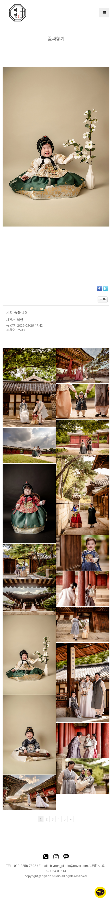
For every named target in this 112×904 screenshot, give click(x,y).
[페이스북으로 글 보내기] (99, 288)
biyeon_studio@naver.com (69, 866)
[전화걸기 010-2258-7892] (46, 857)
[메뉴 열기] (104, 12)
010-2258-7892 (25, 866)
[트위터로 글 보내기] (105, 288)
